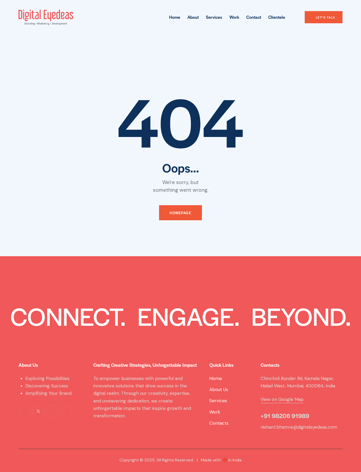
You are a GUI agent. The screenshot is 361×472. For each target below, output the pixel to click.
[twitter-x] (38, 411)
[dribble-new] (52, 411)
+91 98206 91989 (285, 416)
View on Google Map (282, 399)
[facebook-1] (24, 411)
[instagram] (66, 411)
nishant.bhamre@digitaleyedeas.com (299, 427)
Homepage (180, 212)
